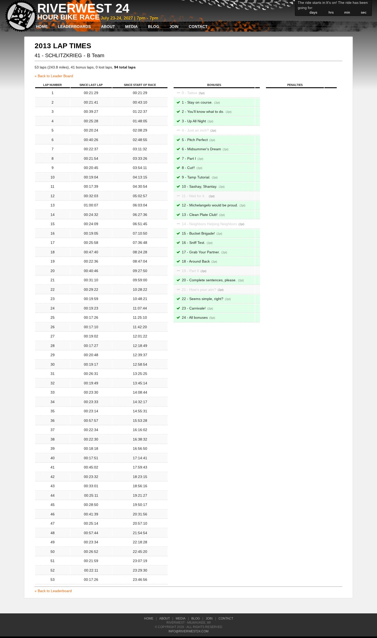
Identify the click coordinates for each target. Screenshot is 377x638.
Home (42, 26)
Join (174, 26)
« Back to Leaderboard (53, 591)
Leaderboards (74, 26)
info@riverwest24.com (188, 631)
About (108, 26)
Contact (198, 26)
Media (131, 26)
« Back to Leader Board (54, 76)
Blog (153, 26)
